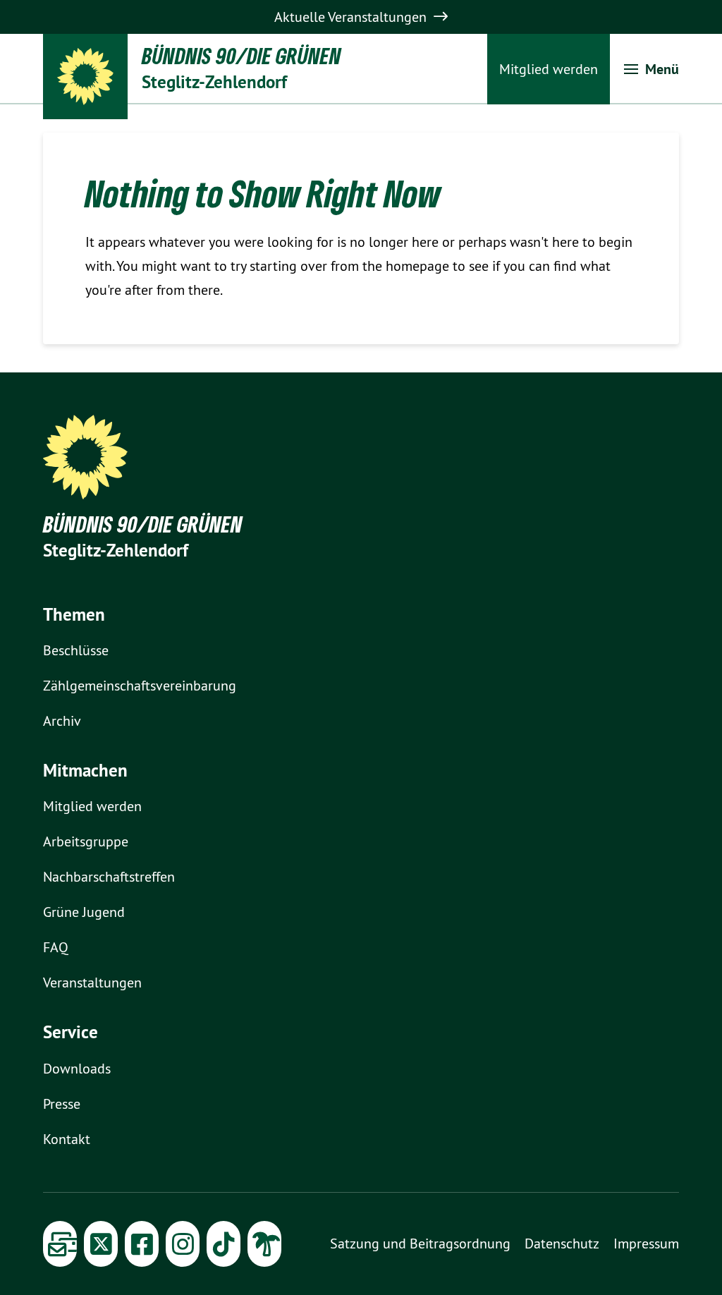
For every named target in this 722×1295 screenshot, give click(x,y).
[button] (651, 69)
